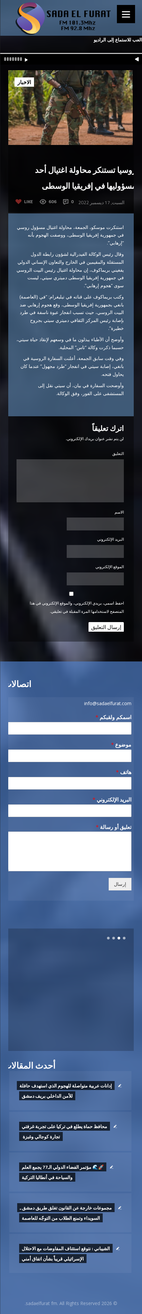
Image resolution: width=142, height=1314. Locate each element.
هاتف (123, 772)
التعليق (118, 453)
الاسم (119, 512)
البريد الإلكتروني (110, 539)
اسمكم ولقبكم (113, 717)
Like (28, 201)
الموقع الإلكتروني (109, 566)
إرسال (120, 884)
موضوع (121, 744)
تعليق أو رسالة (113, 827)
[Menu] (126, 14)
